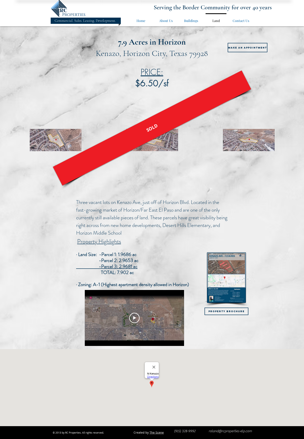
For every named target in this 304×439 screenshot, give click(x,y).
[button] (152, 128)
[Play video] (134, 318)
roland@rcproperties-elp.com (230, 431)
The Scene (157, 432)
